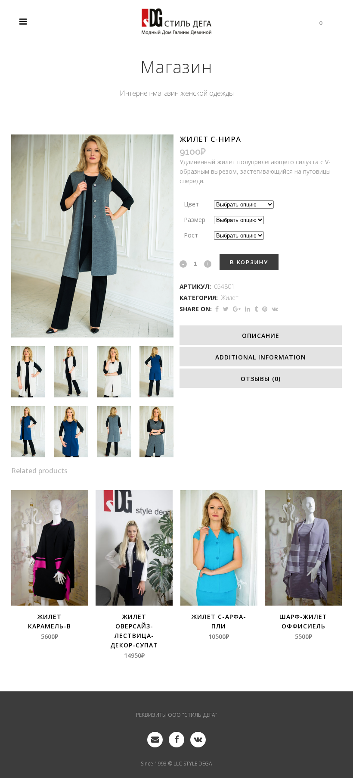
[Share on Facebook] (217, 309)
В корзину (249, 262)
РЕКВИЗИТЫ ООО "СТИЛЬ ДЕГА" (176, 715)
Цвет (191, 204)
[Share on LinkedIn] (247, 309)
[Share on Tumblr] (256, 309)
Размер (194, 220)
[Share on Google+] (237, 309)
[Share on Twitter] (226, 309)
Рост (191, 235)
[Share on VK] (275, 309)
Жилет (229, 298)
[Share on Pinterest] (264, 309)
